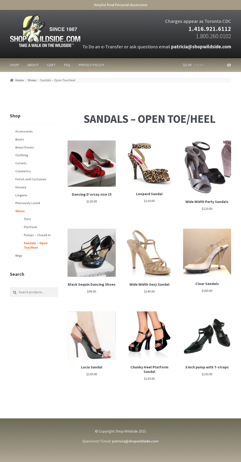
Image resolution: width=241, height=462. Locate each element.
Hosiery (20, 187)
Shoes (32, 80)
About (33, 64)
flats (27, 219)
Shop (14, 64)
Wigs (18, 255)
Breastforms (24, 147)
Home (19, 80)
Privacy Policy (91, 64)
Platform (30, 227)
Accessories (24, 131)
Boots (19, 139)
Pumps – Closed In (37, 235)
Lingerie (21, 195)
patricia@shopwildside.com (201, 47)
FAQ (67, 64)
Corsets (21, 163)
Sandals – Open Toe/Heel (36, 245)
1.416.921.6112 (210, 29)
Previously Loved (27, 203)
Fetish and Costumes (30, 179)
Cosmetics (23, 171)
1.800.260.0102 (213, 36)
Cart (51, 64)
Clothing (21, 155)
